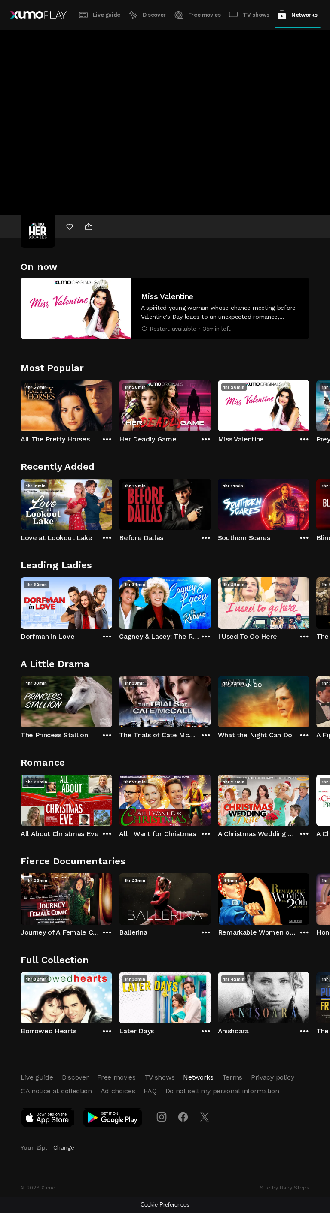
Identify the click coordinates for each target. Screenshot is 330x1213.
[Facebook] (183, 1116)
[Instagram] (161, 1116)
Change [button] (63, 1147)
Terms (232, 1077)
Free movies (204, 15)
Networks (304, 15)
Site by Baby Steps (284, 1188)
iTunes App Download (47, 1119)
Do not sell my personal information (222, 1091)
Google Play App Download (112, 1119)
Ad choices (118, 1091)
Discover (154, 15)
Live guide (106, 15)
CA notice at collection (56, 1091)
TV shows (256, 15)
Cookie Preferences (165, 1204)
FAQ (150, 1091)
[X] (204, 1116)
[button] (165, 308)
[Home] (38, 15)
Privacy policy (272, 1077)
